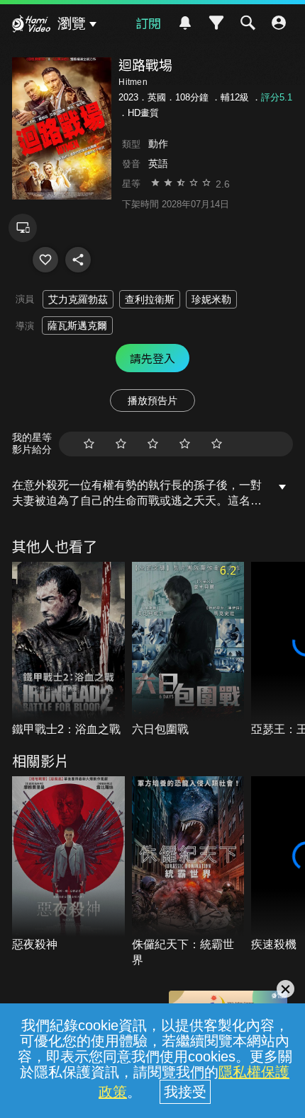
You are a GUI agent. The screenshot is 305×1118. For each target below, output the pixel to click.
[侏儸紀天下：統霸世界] (188, 872)
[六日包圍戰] (188, 650)
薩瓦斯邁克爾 (77, 325)
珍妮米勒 (211, 299)
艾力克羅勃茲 (78, 299)
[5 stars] (217, 444)
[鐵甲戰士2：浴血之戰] (68, 650)
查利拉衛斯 (149, 299)
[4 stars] (185, 444)
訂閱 (148, 22)
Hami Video (31, 25)
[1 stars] (89, 444)
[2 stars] (121, 444)
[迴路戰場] (45, 259)
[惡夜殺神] (68, 864)
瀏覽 (71, 23)
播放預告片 (152, 400)
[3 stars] (153, 444)
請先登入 (152, 358)
